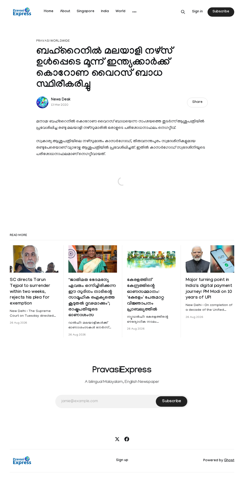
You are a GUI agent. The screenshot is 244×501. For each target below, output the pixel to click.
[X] (117, 439)
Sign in (197, 12)
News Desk (61, 100)
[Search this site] (183, 12)
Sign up (122, 460)
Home (48, 12)
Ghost (229, 461)
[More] (134, 12)
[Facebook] (126, 439)
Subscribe (221, 12)
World (120, 12)
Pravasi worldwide (53, 41)
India (105, 12)
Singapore (85, 12)
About (65, 12)
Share (197, 102)
